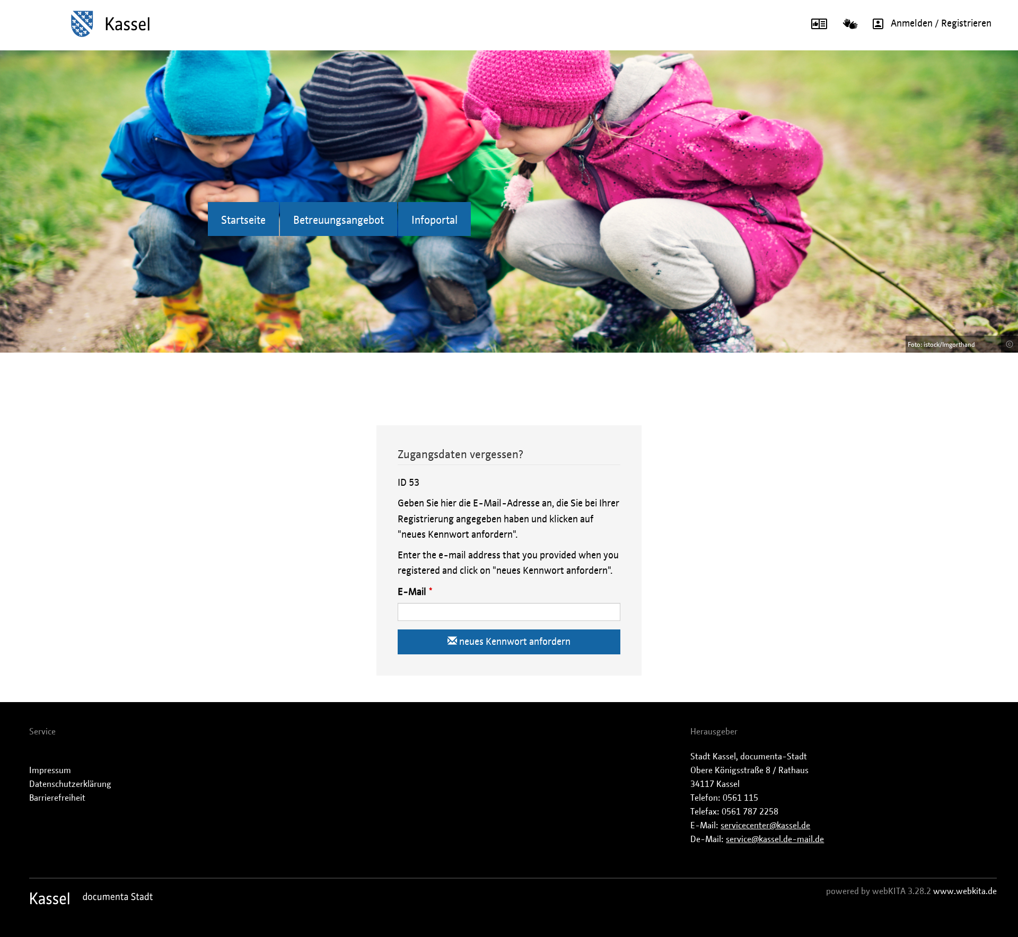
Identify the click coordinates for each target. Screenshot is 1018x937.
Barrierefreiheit (57, 798)
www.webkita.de (965, 891)
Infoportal (434, 220)
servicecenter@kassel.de (765, 825)
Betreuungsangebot (338, 220)
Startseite (243, 220)
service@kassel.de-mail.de (775, 839)
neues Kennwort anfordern (514, 642)
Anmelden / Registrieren (941, 24)
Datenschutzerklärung (70, 784)
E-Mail (412, 592)
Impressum (50, 770)
